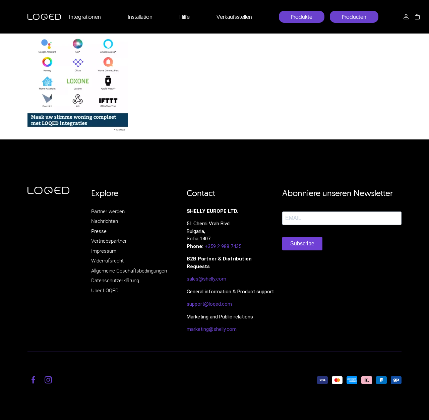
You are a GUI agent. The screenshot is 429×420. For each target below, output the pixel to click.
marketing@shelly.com (212, 329)
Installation (140, 16)
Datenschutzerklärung (115, 280)
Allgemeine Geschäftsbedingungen (129, 270)
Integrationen (85, 16)
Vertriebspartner (109, 240)
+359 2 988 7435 (223, 246)
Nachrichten (104, 221)
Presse (99, 231)
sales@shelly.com (206, 279)
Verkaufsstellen (234, 16)
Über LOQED (105, 290)
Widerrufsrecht (107, 260)
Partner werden (108, 211)
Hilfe (184, 16)
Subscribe (302, 243)
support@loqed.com (209, 304)
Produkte (301, 16)
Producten (354, 16)
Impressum (103, 250)
